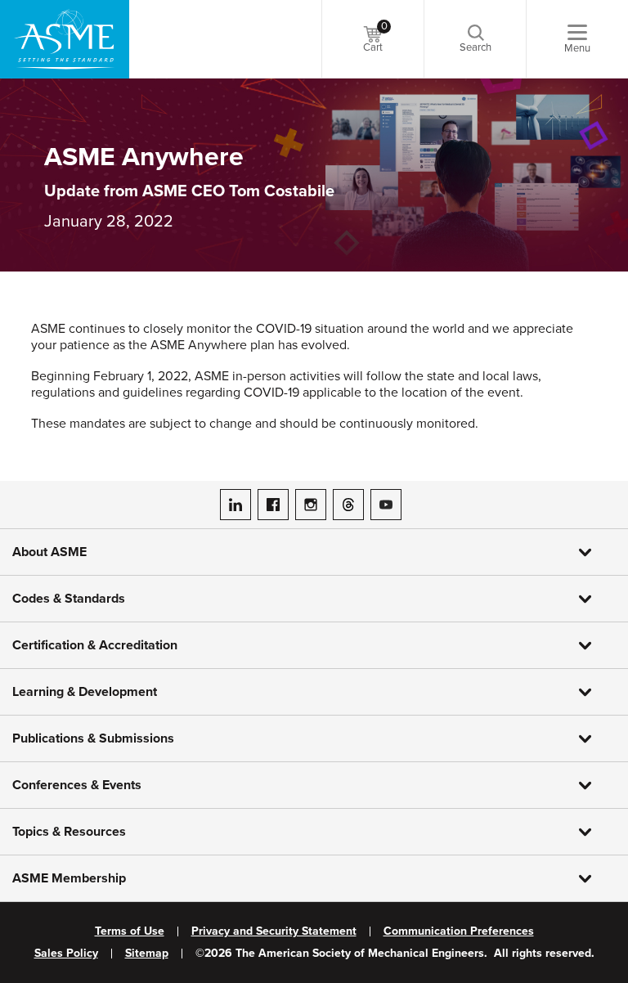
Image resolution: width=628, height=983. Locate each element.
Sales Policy (66, 953)
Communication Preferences (459, 931)
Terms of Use (129, 931)
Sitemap (146, 953)
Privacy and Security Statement (274, 931)
